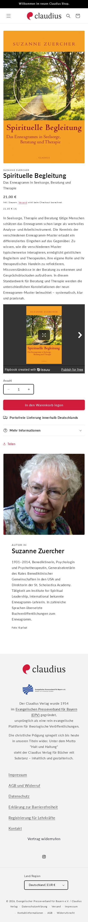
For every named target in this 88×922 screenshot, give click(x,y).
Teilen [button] (11, 444)
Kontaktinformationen (30, 912)
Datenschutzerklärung (34, 906)
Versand (23, 202)
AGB (50, 912)
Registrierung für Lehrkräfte (32, 818)
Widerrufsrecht (66, 912)
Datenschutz (19, 796)
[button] (8, 16)
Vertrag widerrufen (44, 839)
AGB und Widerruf (24, 785)
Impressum (18, 775)
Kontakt (15, 828)
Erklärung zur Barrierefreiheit (33, 807)
